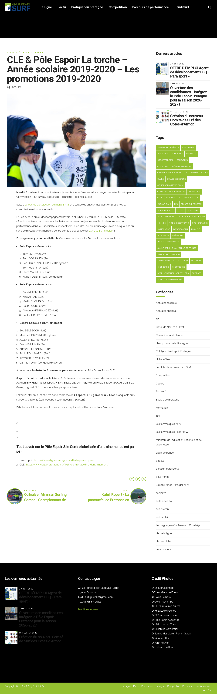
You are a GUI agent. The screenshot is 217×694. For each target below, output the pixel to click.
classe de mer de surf (196, 173)
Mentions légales (88, 609)
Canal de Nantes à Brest (170, 327)
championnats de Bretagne (172, 343)
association (188, 147)
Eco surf (161, 391)
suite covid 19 (164, 501)
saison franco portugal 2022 (172, 260)
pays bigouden (180, 229)
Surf (159, 279)
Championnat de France (170, 335)
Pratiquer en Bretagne (87, 7)
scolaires (196, 260)
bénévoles (182, 160)
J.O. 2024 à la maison (101, 230)
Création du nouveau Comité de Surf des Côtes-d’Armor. (186, 120)
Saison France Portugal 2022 (172, 484)
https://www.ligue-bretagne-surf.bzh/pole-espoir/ (64, 460)
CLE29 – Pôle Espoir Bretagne (173, 351)
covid (160, 198)
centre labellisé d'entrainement (174, 166)
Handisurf (192, 210)
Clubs (160, 179)
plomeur (195, 229)
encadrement (191, 198)
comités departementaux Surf (173, 367)
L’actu (62, 7)
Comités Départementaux (170, 185)
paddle (160, 460)
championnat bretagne (169, 173)
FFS (176, 204)
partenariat (163, 229)
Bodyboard (177, 154)
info (40, 52)
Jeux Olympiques (165, 217)
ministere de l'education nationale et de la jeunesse (179, 442)
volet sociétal (164, 549)
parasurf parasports (167, 468)
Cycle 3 (160, 383)
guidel (180, 210)
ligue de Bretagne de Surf (191, 217)
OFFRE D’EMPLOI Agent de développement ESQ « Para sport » (189, 72)
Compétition (118, 7)
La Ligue (46, 7)
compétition (194, 191)
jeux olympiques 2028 (169, 423)
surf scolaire (163, 517)
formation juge (165, 210)
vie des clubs (163, 541)
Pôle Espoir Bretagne (168, 242)
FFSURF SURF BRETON (191, 204)
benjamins (162, 154)
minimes (161, 223)
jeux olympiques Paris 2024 (172, 431)
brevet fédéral (165, 160)
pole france (162, 476)
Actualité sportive (20, 52)
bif (157, 318)
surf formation (174, 279)
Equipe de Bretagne (167, 399)
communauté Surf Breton (171, 191)
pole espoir (163, 235)
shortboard (178, 267)
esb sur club (164, 204)
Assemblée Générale (168, 147)
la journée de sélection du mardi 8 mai (47, 204)
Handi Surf (181, 7)
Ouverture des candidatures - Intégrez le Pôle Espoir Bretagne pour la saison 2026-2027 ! (188, 96)
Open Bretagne (199, 223)
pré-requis (177, 235)
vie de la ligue (164, 533)
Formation (162, 407)
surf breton (162, 509)
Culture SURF (173, 198)
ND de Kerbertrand (179, 223)
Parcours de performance (150, 7)
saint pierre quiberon (168, 254)
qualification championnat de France (176, 248)
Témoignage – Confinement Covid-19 (178, 525)
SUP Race (196, 273)
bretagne (191, 154)
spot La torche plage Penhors (173, 273)
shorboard (163, 267)
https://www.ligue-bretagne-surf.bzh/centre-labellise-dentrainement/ (67, 464)
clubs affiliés (163, 359)
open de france (165, 452)
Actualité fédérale (166, 302)
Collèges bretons (176, 179)
